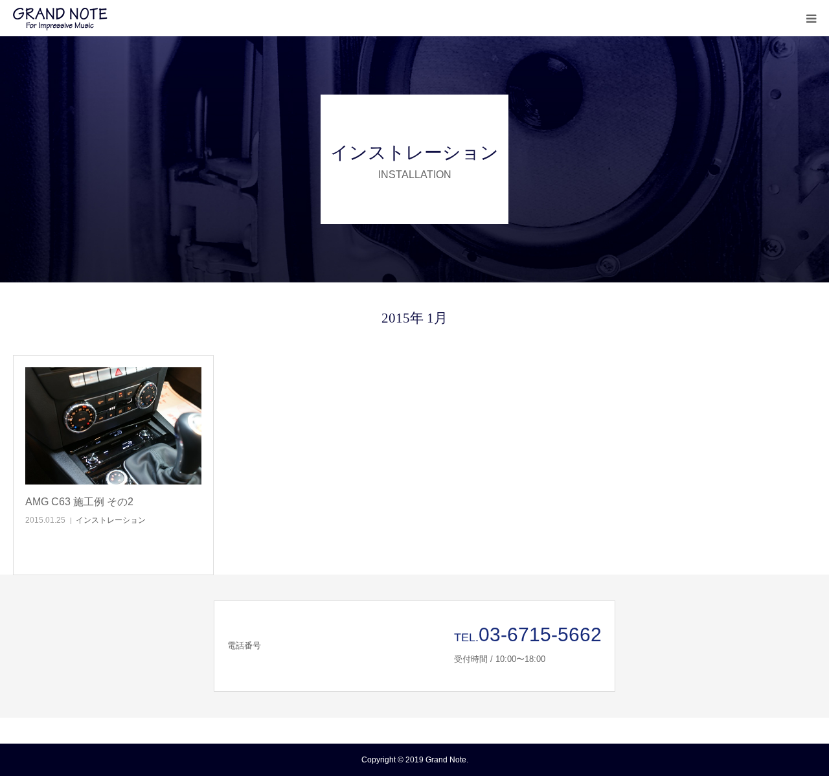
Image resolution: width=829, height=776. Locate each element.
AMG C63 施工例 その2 (79, 501)
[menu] (811, 18)
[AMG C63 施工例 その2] (113, 426)
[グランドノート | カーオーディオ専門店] (90, 18)
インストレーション (111, 520)
